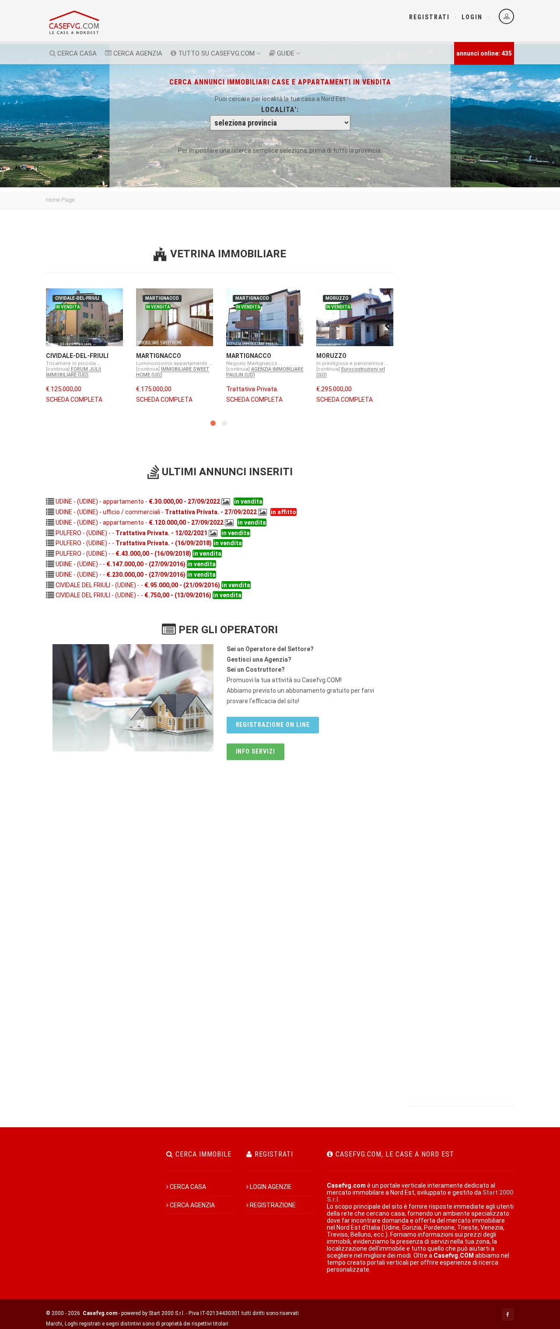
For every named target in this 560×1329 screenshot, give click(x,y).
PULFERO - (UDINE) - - (131, 533)
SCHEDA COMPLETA (74, 399)
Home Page (60, 199)
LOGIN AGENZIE (271, 1186)
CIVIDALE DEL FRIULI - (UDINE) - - (138, 585)
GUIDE (284, 53)
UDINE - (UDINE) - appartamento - (138, 501)
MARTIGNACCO (158, 355)
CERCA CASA (76, 53)
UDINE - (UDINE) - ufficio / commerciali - (156, 511)
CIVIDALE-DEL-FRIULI (77, 355)
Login (472, 17)
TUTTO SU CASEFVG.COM (215, 53)
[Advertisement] (460, 351)
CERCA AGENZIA (137, 53)
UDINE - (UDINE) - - (121, 564)
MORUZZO (331, 355)
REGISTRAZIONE (273, 1205)
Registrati (429, 17)
